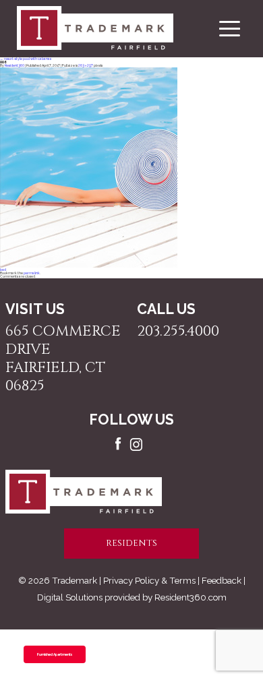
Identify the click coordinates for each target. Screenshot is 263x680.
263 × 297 (85, 65)
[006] (88, 266)
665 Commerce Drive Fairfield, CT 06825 (63, 358)
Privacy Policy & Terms (149, 580)
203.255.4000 (178, 331)
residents (131, 543)
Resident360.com (190, 597)
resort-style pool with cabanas (25, 59)
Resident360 (14, 65)
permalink (32, 273)
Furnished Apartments (54, 654)
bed (3, 270)
